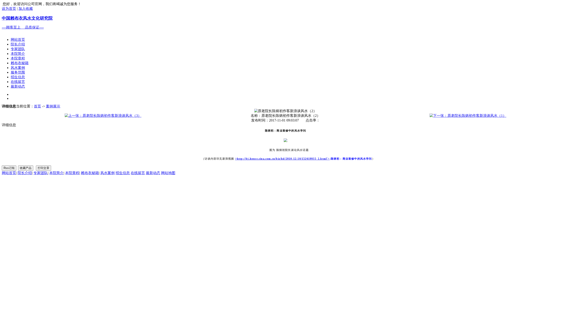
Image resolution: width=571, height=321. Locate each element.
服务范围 (18, 72)
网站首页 (18, 39)
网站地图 (168, 173)
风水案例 (18, 68)
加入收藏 (26, 8)
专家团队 (18, 49)
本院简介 (18, 54)
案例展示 (53, 106)
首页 (37, 106)
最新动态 (18, 86)
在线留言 (18, 82)
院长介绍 (18, 44)
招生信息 (18, 77)
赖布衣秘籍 (20, 63)
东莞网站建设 (30, 186)
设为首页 (9, 8)
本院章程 (18, 58)
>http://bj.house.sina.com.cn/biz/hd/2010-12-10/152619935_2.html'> (282, 158)
